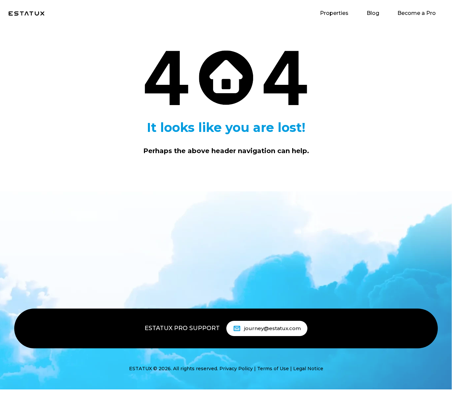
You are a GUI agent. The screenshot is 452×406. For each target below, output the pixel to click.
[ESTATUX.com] (26, 13)
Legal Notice (308, 369)
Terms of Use (273, 369)
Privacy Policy (236, 369)
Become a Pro (416, 13)
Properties (334, 13)
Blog (373, 13)
